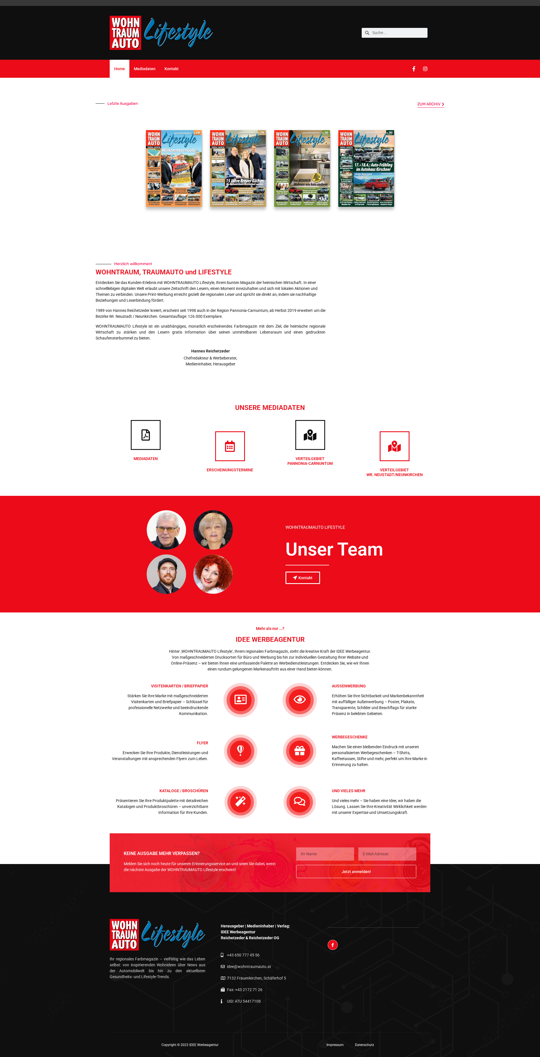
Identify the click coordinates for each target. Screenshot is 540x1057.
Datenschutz (364, 1045)
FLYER (202, 743)
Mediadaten (145, 68)
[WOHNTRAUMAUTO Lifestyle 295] (174, 169)
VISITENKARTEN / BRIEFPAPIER (179, 686)
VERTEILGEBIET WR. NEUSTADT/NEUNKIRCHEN (394, 472)
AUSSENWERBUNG (349, 686)
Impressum (335, 1045)
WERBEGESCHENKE (350, 737)
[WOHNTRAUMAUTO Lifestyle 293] (302, 169)
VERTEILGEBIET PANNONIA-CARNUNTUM (310, 461)
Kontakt (172, 68)
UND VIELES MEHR (348, 791)
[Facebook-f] (414, 69)
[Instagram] (425, 69)
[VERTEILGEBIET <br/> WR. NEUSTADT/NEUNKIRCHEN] (395, 446)
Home (119, 68)
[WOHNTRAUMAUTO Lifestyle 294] (238, 169)
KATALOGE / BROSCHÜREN (183, 791)
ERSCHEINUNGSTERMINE (230, 470)
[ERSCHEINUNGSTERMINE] (230, 446)
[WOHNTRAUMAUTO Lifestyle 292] (366, 169)
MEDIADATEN (146, 458)
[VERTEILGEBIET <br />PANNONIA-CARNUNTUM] (310, 435)
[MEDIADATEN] (146, 435)
